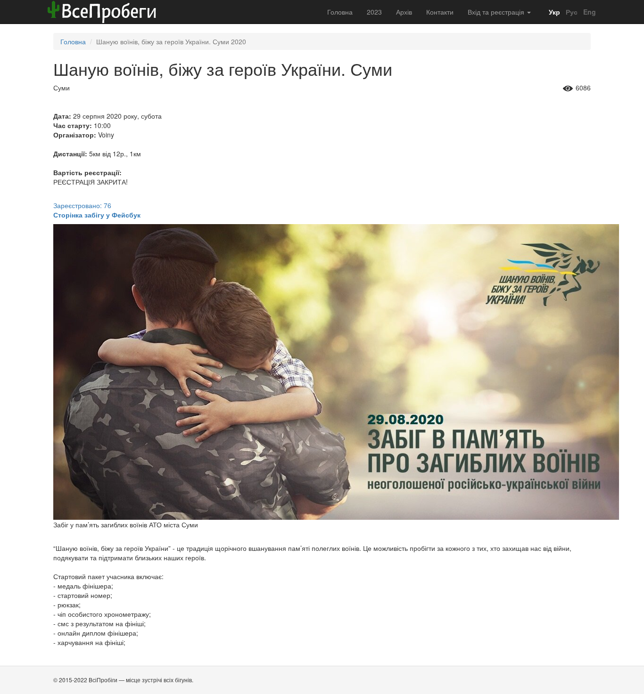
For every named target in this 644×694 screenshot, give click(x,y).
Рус (571, 11)
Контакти (440, 11)
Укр (553, 11)
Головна (340, 11)
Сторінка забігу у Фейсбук (96, 214)
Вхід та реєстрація (497, 11)
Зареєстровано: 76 (82, 205)
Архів (404, 11)
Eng (588, 11)
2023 (374, 11)
